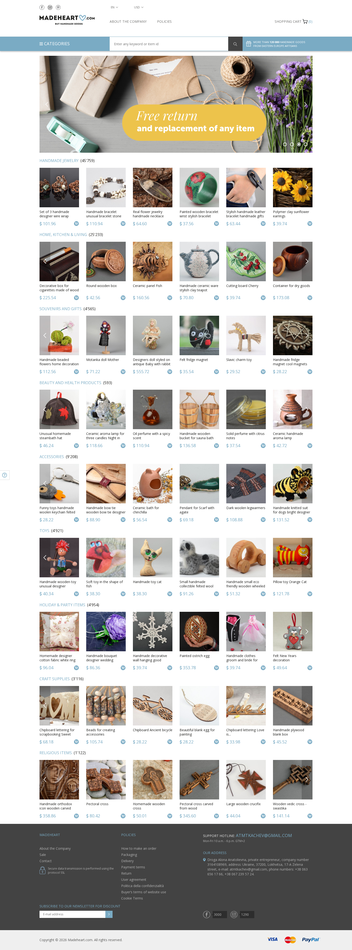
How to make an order (138, 848)
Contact (46, 861)
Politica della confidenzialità (142, 885)
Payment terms (133, 867)
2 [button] (292, 144)
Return (126, 873)
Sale (43, 854)
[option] (176, 104)
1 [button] (285, 144)
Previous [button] (47, 104)
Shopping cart (288, 21)
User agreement (133, 879)
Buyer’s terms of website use (143, 892)
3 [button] (299, 144)
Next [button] (305, 104)
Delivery (127, 861)
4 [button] (306, 144)
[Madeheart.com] (71, 20)
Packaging (129, 854)
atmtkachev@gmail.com (264, 835)
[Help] (5, 475)
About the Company (128, 21)
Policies (164, 21)
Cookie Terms (132, 898)
